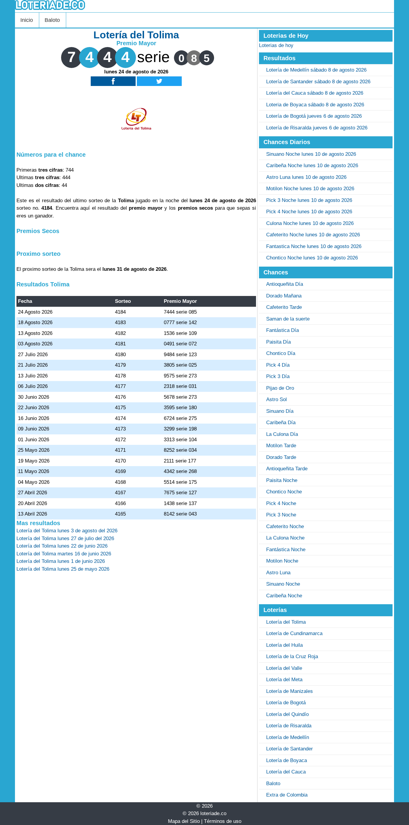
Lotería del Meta (284, 679)
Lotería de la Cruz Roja (292, 656)
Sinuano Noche (283, 584)
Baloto (52, 20)
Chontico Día (280, 353)
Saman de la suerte (288, 319)
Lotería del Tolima (286, 622)
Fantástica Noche (285, 549)
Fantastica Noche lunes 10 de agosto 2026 (313, 246)
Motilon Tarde (281, 445)
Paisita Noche (281, 480)
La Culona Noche (285, 538)
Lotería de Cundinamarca (294, 633)
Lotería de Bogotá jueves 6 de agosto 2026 (314, 116)
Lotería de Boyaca (286, 760)
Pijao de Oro (280, 388)
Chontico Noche (284, 492)
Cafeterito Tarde (284, 307)
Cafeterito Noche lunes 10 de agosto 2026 (313, 235)
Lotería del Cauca (286, 772)
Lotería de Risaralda (288, 726)
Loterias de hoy (276, 45)
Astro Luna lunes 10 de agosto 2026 (306, 177)
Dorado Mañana (284, 296)
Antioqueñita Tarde (286, 469)
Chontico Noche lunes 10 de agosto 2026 (312, 258)
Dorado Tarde (281, 457)
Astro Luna (278, 572)
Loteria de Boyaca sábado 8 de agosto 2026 (315, 105)
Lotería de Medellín (287, 737)
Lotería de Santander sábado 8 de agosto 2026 (318, 81)
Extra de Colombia (286, 795)
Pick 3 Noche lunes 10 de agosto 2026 (309, 200)
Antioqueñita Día (284, 284)
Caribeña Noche (284, 596)
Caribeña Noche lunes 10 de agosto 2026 (312, 165)
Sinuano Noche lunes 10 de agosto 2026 (311, 154)
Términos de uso (222, 821)
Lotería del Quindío (287, 714)
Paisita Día (278, 342)
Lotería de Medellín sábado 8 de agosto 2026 (316, 70)
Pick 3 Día (278, 376)
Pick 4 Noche (281, 503)
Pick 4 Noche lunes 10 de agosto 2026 (309, 211)
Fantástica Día (282, 330)
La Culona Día (282, 434)
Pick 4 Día (278, 365)
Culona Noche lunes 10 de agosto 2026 (310, 223)
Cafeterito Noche (285, 526)
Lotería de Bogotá (286, 702)
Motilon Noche (282, 561)
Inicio (26, 20)
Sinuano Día (279, 411)
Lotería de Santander (289, 749)
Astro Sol (276, 399)
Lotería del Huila (284, 645)
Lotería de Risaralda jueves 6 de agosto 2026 (316, 128)
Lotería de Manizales (289, 691)
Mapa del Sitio (184, 821)
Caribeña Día (281, 422)
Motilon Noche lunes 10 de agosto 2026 (310, 188)
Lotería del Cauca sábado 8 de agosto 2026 (314, 93)
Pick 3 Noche (281, 515)
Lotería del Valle (284, 668)
